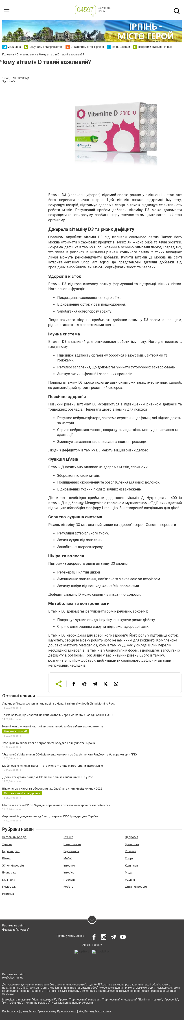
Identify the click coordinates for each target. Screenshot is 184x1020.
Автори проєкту (92, 944)
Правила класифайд (70, 1011)
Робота (68, 886)
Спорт (129, 858)
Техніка (68, 837)
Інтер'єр (69, 872)
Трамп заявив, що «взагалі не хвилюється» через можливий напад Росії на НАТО (57, 715)
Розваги (130, 851)
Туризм (7, 844)
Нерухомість (72, 844)
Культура (131, 865)
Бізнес (6, 858)
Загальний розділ (14, 837)
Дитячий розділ (136, 886)
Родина (130, 879)
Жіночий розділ (13, 865)
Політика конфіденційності (19, 1011)
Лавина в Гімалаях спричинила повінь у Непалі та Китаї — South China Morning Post (58, 703)
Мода (129, 872)
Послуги (69, 879)
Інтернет (69, 865)
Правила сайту (46, 1011)
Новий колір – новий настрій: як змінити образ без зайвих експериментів (52, 726)
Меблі (68, 858)
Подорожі (9, 886)
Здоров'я (131, 837)
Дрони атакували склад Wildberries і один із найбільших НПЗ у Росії (48, 777)
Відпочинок (71, 851)
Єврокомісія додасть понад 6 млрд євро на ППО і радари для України (50, 816)
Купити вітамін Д (136, 257)
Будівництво (11, 851)
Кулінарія (8, 879)
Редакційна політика (97, 1011)
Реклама (8, 893)
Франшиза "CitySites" (15, 929)
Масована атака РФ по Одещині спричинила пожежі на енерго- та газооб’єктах (56, 805)
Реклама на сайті (13, 925)
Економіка (9, 872)
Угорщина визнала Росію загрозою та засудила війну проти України (49, 743)
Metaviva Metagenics (80, 645)
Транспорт (132, 844)
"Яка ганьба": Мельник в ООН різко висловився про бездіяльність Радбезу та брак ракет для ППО (69, 754)
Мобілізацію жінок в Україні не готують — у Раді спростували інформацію (52, 765)
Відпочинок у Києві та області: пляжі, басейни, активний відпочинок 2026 (52, 788)
